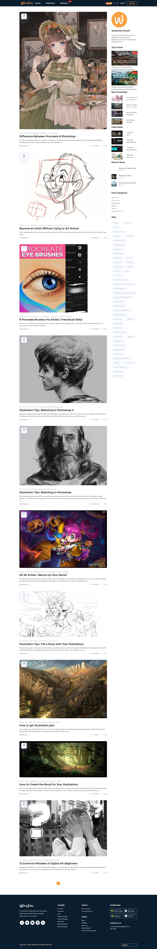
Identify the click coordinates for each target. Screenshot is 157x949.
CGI (126, 271)
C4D (130, 266)
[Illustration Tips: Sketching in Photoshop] (63, 455)
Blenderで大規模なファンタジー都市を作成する (131, 107)
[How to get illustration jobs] (63, 689)
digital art (35, 407)
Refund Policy (86, 928)
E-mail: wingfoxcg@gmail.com (120, 926)
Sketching (59, 407)
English (124, 945)
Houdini (117, 328)
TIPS (20, 407)
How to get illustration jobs (36, 725)
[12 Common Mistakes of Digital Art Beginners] (63, 828)
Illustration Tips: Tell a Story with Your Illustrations (51, 644)
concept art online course (124, 293)
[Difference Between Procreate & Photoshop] (63, 70)
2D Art (21, 133)
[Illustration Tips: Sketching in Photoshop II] (63, 369)
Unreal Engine (120, 367)
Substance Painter (121, 358)
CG (116, 271)
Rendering (118, 349)
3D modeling (119, 240)
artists (129, 262)
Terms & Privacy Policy (89, 930)
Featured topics (62, 926)
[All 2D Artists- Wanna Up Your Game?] (63, 539)
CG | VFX (60, 909)
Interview (114, 203)
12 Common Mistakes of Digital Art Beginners (48, 863)
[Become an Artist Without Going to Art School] (63, 186)
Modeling (118, 341)
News (113, 206)
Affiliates (84, 923)
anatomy (118, 249)
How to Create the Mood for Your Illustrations (48, 784)
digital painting (120, 314)
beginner (36, 571)
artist (117, 262)
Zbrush (117, 376)
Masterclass (50, 3)
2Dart (30, 571)
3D (28, 225)
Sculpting (118, 354)
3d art (113, 200)
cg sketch (26, 407)
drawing (118, 319)
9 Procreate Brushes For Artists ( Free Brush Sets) (50, 319)
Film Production (62, 924)
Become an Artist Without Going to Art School (49, 228)
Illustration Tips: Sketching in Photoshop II (46, 410)
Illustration (52, 133)
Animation (34, 225)
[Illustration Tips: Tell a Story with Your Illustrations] (60, 614)
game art (118, 323)
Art (26, 722)
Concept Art (119, 288)
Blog (83, 920)
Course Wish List (87, 911)
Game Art (60, 911)
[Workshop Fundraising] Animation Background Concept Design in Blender (124, 88)
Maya (131, 336)
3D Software (119, 245)
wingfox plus (116, 211)
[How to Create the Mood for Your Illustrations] (63, 759)
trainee (66, 571)
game (130, 319)
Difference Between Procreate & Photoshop (47, 136)
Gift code (113, 929)
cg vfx (117, 275)
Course (38, 3)
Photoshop (52, 489)
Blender (118, 266)
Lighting (53, 781)
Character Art (120, 280)
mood (59, 781)
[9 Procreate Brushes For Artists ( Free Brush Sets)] (53, 278)
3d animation (119, 231)
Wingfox (67, 225)
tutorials (61, 316)
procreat (53, 316)
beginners (32, 860)
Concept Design (62, 919)
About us (84, 925)
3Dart (117, 236)
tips (116, 362)
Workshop (65, 2)
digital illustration (32, 133)
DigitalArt (43, 133)
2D (26, 225)
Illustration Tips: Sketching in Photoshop (45, 492)
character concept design (124, 284)
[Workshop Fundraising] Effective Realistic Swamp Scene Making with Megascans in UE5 (123, 69)
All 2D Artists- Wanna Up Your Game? (43, 574)
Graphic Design (62, 916)
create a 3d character (122, 297)
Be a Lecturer (86, 909)
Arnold (117, 258)
